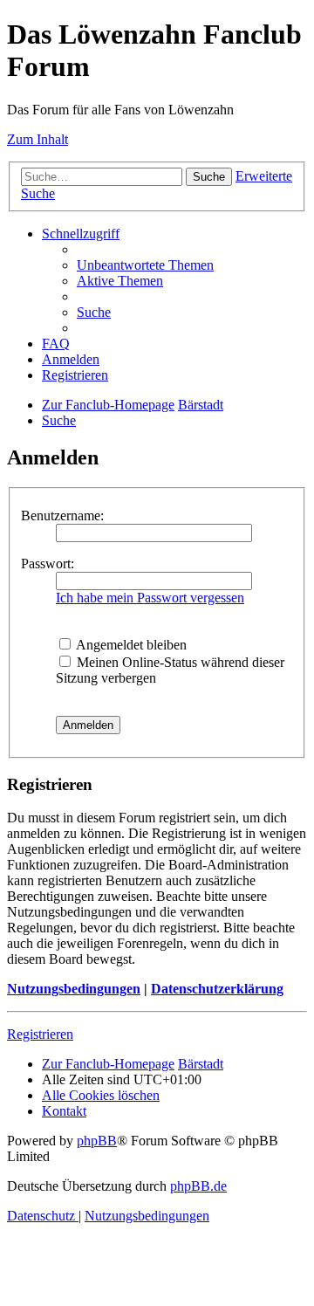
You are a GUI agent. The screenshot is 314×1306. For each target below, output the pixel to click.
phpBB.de (198, 1186)
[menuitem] (145, 265)
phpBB (97, 1140)
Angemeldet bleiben (130, 644)
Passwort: (47, 563)
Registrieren (40, 1034)
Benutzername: (62, 515)
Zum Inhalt (37, 139)
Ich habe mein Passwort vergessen (150, 597)
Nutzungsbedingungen (73, 988)
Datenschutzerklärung (217, 988)
